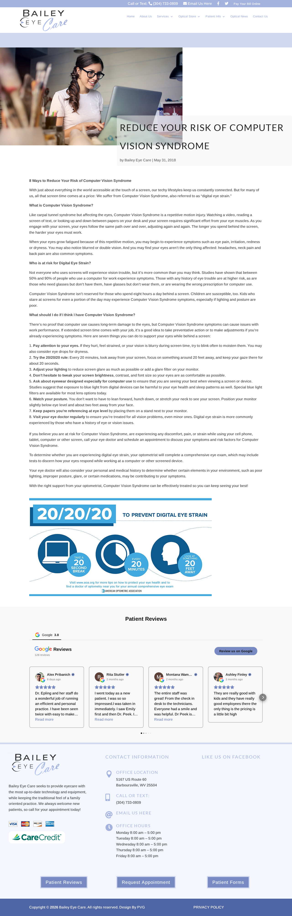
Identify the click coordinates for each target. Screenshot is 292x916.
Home (131, 16)
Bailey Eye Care (138, 160)
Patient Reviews (64, 882)
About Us (146, 16)
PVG (141, 907)
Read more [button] (44, 719)
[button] (29, 697)
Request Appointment (146, 882)
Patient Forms (228, 882)
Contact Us (260, 16)
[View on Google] (39, 676)
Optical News (239, 16)
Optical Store (187, 16)
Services (163, 16)
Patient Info (213, 16)
